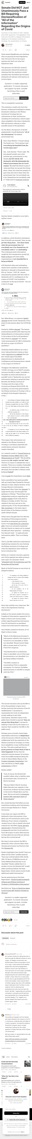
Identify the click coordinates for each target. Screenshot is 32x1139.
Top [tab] (3, 1057)
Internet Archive (22, 180)
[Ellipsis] (29, 954)
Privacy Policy (21, 1127)
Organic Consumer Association (12, 761)
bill (6, 368)
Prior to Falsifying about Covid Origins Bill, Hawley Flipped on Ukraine (15, 890)
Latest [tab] (8, 1057)
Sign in (28, 2)
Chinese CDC (8, 848)
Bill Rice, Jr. (8, 1015)
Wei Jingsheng (6, 508)
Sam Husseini (8, 44)
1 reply (9, 1009)
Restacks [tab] (12, 938)
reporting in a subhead (14, 354)
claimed (17, 329)
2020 (28, 476)
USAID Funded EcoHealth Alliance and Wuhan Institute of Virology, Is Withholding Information (15, 882)
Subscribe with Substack (17, 1120)
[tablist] (8, 938)
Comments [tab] (5, 938)
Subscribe (22, 2)
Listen (28, 45)
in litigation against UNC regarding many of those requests (16, 796)
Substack (7, 1135)
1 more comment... (6, 1048)
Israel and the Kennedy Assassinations (9, 1063)
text (11, 284)
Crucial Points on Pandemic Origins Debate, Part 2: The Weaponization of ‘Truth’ (15, 455)
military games (7, 499)
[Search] (29, 1057)
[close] (27, 1089)
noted (8, 476)
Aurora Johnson (9, 954)
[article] (16, 1067)
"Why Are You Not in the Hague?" (10, 1077)
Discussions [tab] (14, 1057)
